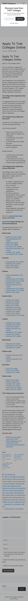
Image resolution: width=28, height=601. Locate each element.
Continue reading (14, 23)
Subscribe (20, 19)
